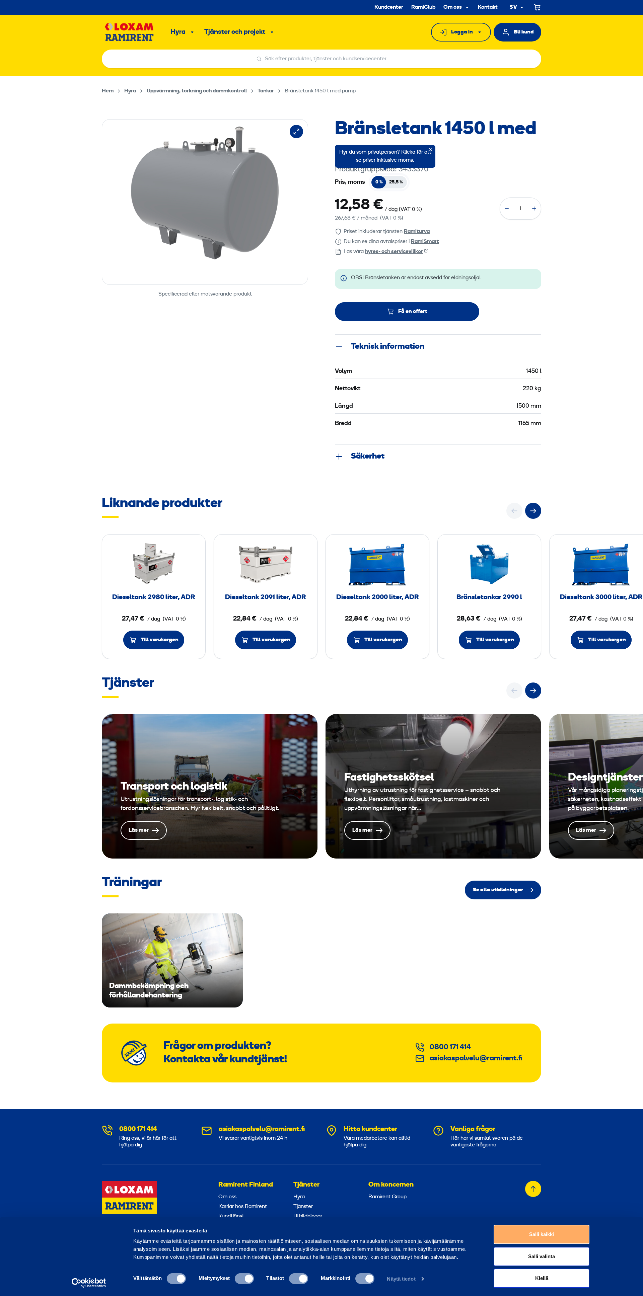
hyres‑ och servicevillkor (394, 251)
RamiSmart (425, 241)
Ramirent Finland (245, 1185)
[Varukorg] (537, 7)
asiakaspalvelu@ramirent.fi (476, 1058)
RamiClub (423, 7)
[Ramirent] (129, 32)
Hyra (178, 32)
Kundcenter (388, 7)
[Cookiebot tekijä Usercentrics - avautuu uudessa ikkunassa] (89, 1283)
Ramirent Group (387, 1197)
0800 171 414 (450, 1047)
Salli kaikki (541, 1234)
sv (513, 7)
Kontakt (488, 7)
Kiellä (541, 1278)
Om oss (452, 7)
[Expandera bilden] (296, 131)
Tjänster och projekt (234, 32)
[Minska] (506, 208)
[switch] (244, 1278)
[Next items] (533, 511)
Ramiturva (417, 231)
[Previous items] (514, 511)
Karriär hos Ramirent (242, 1206)
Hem (108, 91)
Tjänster (306, 1185)
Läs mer (209, 786)
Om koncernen (391, 1185)
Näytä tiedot (401, 1279)
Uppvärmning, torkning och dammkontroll (197, 91)
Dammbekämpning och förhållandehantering (172, 960)
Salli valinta (541, 1256)
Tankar (266, 91)
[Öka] (534, 208)
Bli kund (524, 32)
